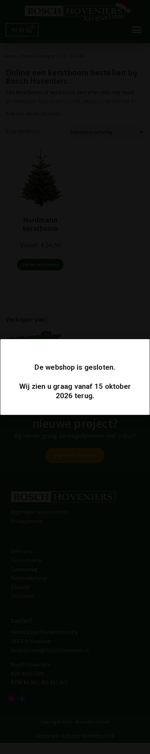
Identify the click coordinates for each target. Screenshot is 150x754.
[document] (75, 377)
